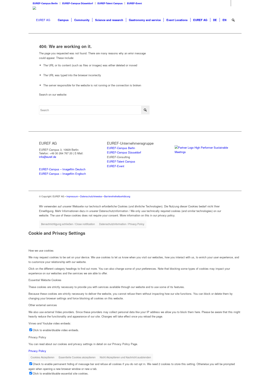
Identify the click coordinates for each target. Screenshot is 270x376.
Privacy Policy (37, 351)
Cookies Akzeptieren (42, 357)
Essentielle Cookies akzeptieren (77, 357)
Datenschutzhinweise (91, 196)
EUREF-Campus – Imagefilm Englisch (62, 174)
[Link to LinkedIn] (234, 3)
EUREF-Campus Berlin (45, 3)
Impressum (72, 196)
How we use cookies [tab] (41, 250)
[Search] (233, 20)
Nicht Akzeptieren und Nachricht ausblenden (125, 357)
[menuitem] (46, 3)
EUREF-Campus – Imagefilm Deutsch (62, 169)
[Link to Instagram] (228, 3)
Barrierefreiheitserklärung (117, 196)
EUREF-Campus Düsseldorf (77, 3)
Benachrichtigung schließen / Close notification (68, 224)
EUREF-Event (134, 3)
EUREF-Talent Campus (110, 3)
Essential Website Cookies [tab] (44, 280)
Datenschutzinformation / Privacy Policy (121, 224)
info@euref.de (47, 157)
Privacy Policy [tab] (37, 337)
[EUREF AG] (41, 20)
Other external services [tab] (42, 305)
